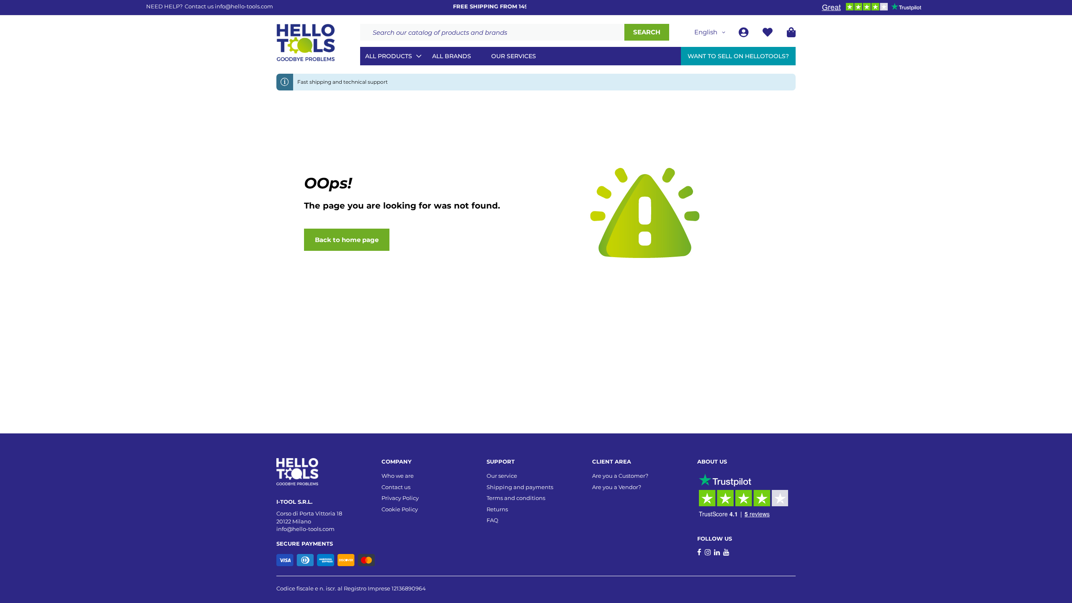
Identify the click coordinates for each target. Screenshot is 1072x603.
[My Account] (744, 34)
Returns (497, 509)
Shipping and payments (520, 487)
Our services (513, 56)
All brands (451, 56)
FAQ (492, 520)
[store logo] (305, 43)
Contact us (395, 487)
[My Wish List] (768, 34)
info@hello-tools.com (244, 6)
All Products (388, 56)
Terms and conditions (516, 498)
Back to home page (347, 240)
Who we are (397, 475)
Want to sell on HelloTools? (738, 56)
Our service (502, 475)
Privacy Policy (400, 498)
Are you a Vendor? (616, 487)
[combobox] (492, 32)
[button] (711, 32)
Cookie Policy (399, 509)
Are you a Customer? (620, 475)
